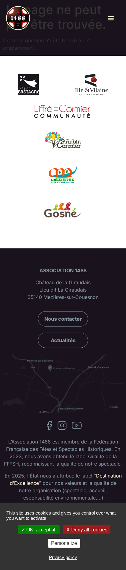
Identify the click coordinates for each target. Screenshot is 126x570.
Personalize (64, 543)
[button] (111, 18)
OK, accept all (41, 529)
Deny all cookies (88, 529)
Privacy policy (63, 557)
